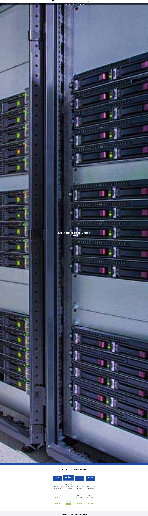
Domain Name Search (65, 4)
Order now (57, 503)
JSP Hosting (68, 1)
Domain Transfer (71, 4)
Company (59, 1)
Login (88, 1)
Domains (64, 1)
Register (91, 1)
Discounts (72, 1)
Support (76, 1)
